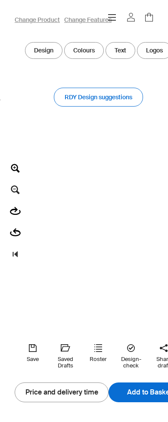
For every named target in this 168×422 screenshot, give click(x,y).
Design (43, 50)
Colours (84, 50)
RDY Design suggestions (98, 97)
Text (120, 50)
